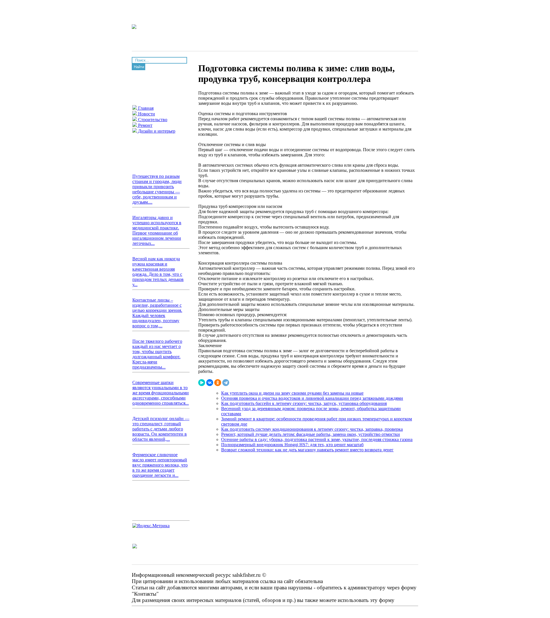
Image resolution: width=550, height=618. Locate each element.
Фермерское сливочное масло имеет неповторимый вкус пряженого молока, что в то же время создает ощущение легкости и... (160, 465)
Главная (145, 108)
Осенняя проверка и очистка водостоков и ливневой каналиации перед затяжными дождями (312, 398)
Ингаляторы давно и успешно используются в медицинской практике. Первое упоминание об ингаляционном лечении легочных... (156, 230)
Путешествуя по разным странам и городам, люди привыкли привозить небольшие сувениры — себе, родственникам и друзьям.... (157, 189)
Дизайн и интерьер (156, 131)
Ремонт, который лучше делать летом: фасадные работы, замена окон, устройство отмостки (310, 434)
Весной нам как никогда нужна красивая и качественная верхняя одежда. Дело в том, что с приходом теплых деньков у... (158, 271)
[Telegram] (225, 382)
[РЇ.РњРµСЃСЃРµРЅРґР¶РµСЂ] (201, 382)
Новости (146, 113)
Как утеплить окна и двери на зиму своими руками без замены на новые (292, 393)
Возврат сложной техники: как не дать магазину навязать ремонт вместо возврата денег (307, 449)
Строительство (152, 119)
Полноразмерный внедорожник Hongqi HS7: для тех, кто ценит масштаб (292, 444)
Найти (139, 67)
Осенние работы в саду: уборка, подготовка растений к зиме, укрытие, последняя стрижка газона (316, 439)
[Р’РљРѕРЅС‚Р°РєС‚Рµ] (209, 382)
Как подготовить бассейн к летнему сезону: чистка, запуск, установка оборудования (304, 403)
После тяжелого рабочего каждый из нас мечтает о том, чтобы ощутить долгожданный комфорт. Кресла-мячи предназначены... (157, 354)
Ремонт (144, 125)
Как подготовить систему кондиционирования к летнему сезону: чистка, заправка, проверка (312, 429)
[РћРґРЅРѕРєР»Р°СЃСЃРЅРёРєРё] (217, 382)
